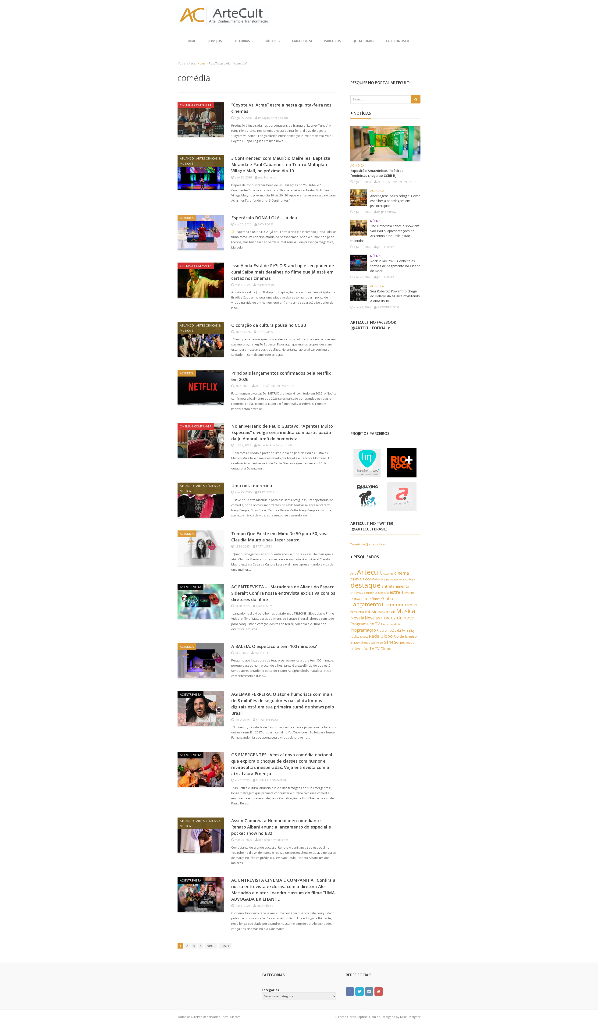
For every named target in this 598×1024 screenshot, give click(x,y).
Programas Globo (391, 624)
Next (211, 945)
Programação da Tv (391, 630)
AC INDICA (187, 218)
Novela (357, 618)
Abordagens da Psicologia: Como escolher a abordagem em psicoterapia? (395, 201)
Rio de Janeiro (405, 636)
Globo (387, 598)
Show (355, 642)
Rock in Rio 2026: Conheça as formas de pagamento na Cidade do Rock (395, 266)
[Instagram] (369, 991)
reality (410, 630)
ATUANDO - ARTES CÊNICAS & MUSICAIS (200, 161)
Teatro (410, 642)
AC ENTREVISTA (190, 587)
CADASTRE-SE (302, 41)
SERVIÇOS (214, 41)
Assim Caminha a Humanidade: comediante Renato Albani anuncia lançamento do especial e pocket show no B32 (281, 827)
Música (405, 611)
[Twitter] (359, 991)
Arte (353, 574)
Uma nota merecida (251, 485)
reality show (359, 636)
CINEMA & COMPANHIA (195, 105)
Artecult (369, 572)
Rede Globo (381, 636)
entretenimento (395, 586)
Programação (363, 630)
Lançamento (365, 604)
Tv (371, 648)
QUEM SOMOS (363, 41)
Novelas (372, 618)
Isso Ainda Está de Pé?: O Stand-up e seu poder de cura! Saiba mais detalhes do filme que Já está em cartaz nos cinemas (282, 272)
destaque (365, 585)
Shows (365, 642)
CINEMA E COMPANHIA (366, 579)
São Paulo (377, 642)
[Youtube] (378, 991)
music (371, 611)
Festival (355, 599)
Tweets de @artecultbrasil (368, 544)
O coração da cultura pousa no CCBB (268, 325)
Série (388, 642)
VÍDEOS (271, 41)
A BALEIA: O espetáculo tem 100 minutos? (274, 646)
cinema (401, 573)
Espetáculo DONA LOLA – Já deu (264, 217)
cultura (410, 579)
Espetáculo (382, 592)
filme (366, 598)
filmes (376, 599)
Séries (399, 642)
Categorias (270, 990)
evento (409, 593)
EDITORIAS (242, 41)
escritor (369, 592)
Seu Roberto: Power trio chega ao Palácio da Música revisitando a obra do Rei (395, 296)
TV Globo (383, 648)
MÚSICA (375, 221)
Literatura (392, 605)
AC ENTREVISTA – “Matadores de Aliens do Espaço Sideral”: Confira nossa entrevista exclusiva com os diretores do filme (283, 593)
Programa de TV (365, 623)
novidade (392, 617)
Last (225, 945)
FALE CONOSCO (397, 41)
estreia (397, 592)
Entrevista (356, 593)
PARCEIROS (332, 41)
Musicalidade (386, 612)
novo (408, 617)
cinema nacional (394, 579)
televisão (359, 648)
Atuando (388, 573)
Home (191, 41)
